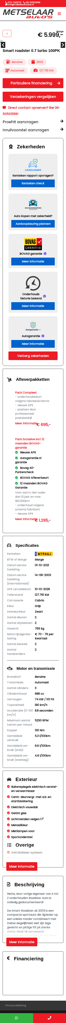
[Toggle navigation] (59, 13)
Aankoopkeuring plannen (33, 224)
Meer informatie (33, 261)
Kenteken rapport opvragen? (33, 176)
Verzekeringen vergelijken (33, 96)
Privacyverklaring (15, 1005)
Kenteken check (33, 183)
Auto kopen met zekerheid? (33, 216)
